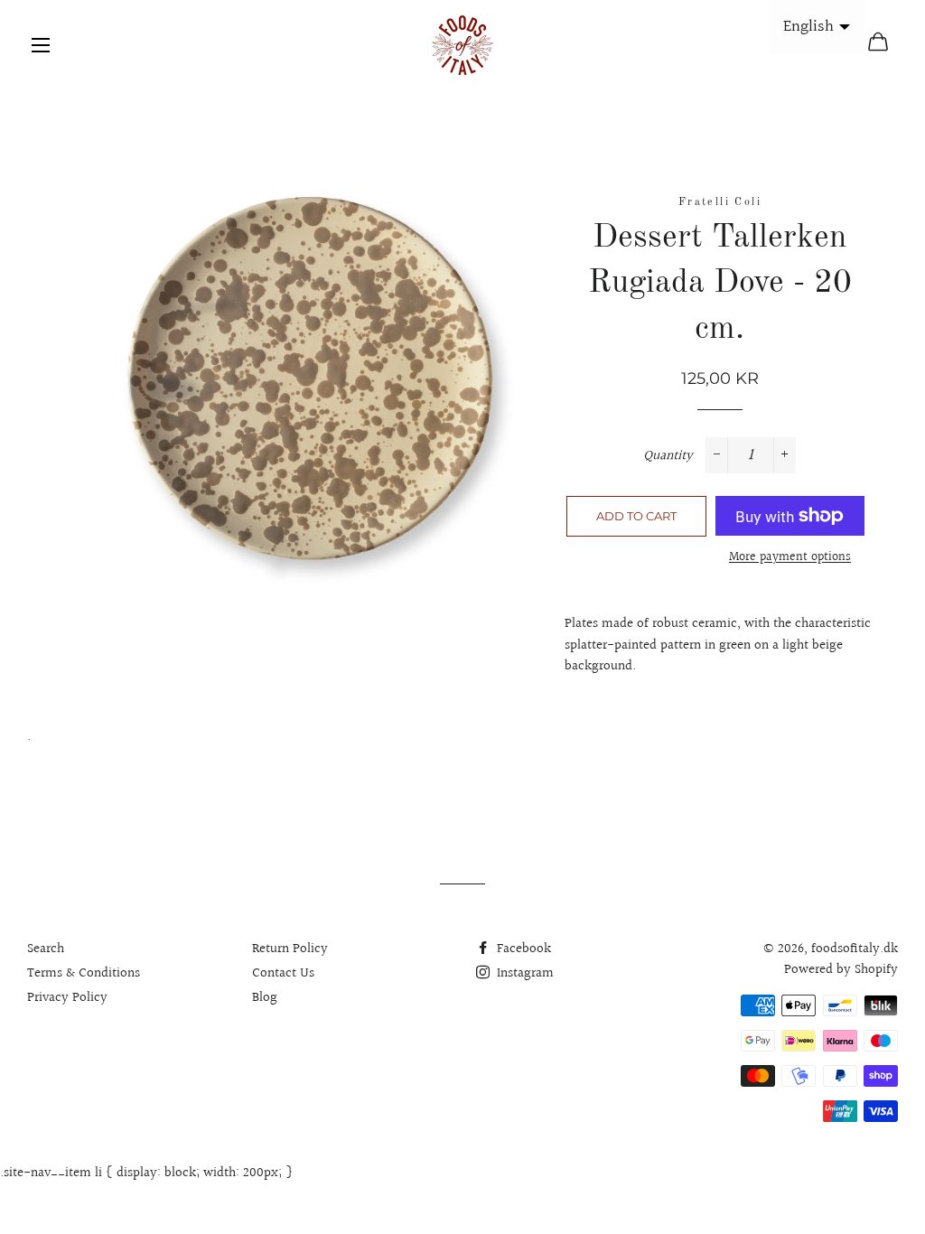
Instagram (523, 973)
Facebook (522, 949)
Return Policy (290, 949)
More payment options (790, 557)
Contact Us (283, 973)
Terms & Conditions (83, 973)
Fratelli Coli (719, 202)
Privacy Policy (67, 997)
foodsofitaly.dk (854, 949)
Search (45, 949)
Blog (264, 997)
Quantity (668, 455)
